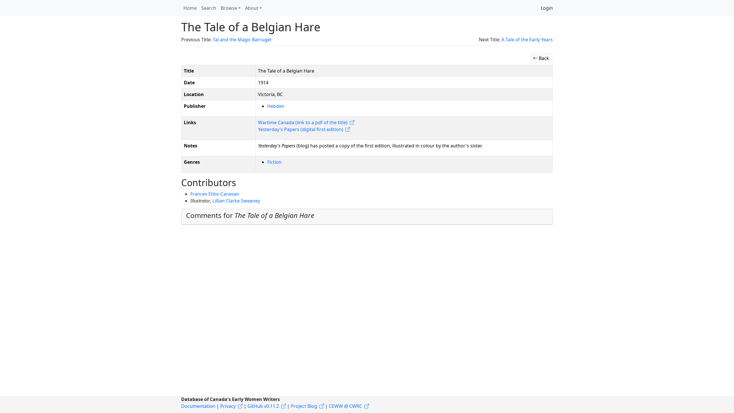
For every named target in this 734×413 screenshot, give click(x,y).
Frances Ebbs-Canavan (214, 194)
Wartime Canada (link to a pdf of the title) (303, 122)
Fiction (274, 162)
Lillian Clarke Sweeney (236, 201)
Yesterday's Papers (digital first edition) (300, 129)
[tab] (367, 217)
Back (543, 58)
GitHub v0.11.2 (263, 406)
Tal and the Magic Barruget (242, 39)
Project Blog (304, 406)
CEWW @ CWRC (345, 406)
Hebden (275, 106)
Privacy (228, 406)
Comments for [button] (250, 215)
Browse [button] (229, 8)
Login (547, 8)
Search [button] (208, 8)
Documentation (198, 406)
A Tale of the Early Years (527, 39)
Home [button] (190, 8)
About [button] (251, 8)
